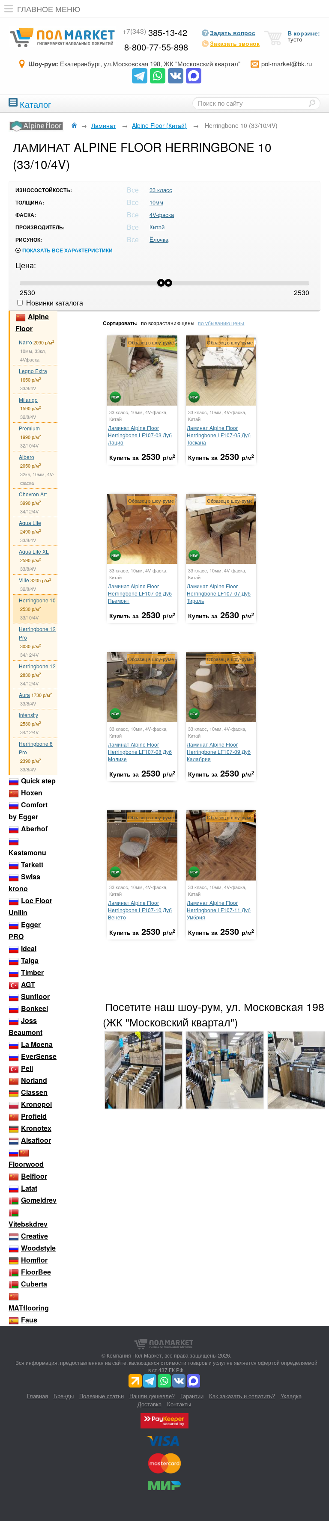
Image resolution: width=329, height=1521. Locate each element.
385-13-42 (155, 32)
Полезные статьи (101, 1396)
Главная (37, 1396)
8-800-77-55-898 (156, 47)
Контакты (179, 1404)
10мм (156, 202)
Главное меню (48, 8)
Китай (157, 227)
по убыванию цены (221, 322)
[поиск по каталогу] (311, 103)
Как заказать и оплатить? (242, 1396)
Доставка (150, 1404)
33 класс (161, 190)
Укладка (291, 1396)
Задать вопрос (232, 32)
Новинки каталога (53, 303)
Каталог (35, 103)
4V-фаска (162, 215)
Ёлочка (159, 239)
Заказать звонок (235, 43)
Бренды (64, 1396)
